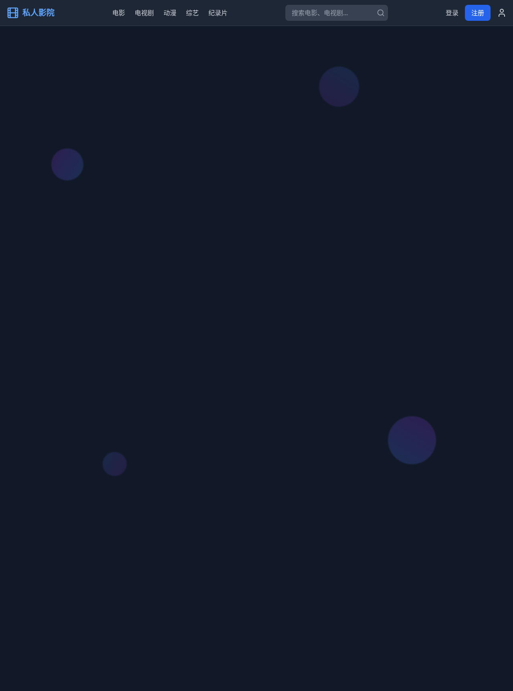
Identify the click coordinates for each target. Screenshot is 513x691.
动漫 (170, 12)
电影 (118, 12)
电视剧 (144, 12)
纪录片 (218, 12)
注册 (477, 12)
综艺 (192, 12)
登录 (452, 12)
